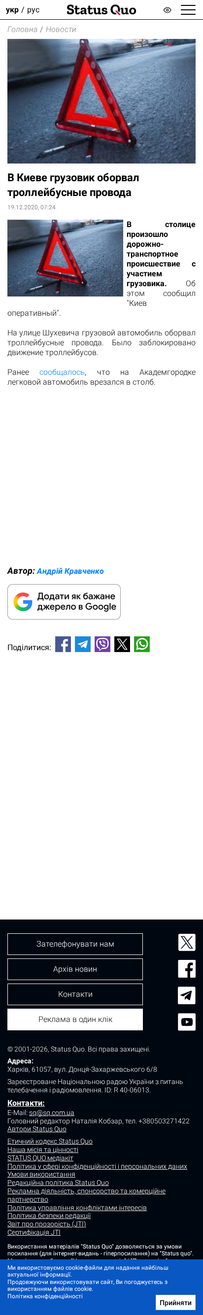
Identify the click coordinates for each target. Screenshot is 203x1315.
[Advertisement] (101, 769)
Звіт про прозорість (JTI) (46, 1224)
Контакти (75, 994)
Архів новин (75, 969)
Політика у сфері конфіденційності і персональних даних (97, 1166)
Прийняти (176, 1303)
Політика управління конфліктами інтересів (77, 1208)
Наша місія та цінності (42, 1149)
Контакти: (26, 1103)
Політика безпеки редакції (49, 1215)
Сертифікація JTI (34, 1232)
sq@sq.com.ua (51, 1113)
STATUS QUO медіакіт (40, 1158)
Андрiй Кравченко (70, 571)
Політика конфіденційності (45, 1296)
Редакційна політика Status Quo (58, 1182)
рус (33, 9)
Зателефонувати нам (75, 944)
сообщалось (62, 372)
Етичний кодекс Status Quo (50, 1141)
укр (12, 9)
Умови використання (41, 1174)
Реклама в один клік (75, 1019)
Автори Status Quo (37, 1129)
